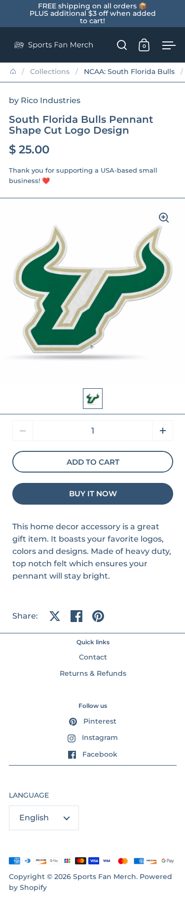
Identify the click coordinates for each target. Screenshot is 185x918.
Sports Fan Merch (104, 877)
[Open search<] (122, 44)
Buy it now (93, 493)
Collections (50, 71)
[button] (162, 430)
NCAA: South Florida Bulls (129, 71)
